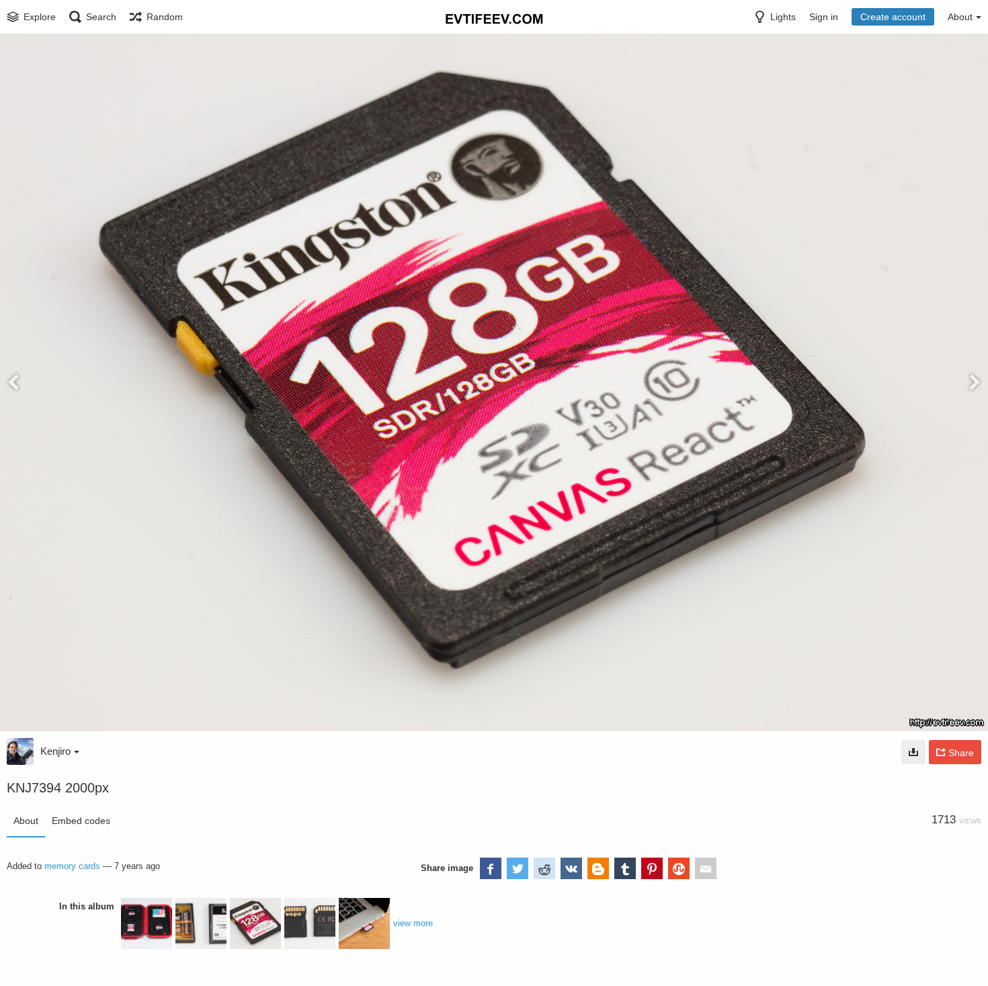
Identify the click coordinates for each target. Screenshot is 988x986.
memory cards (72, 866)
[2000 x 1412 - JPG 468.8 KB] (913, 752)
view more (413, 923)
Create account (892, 16)
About (25, 820)
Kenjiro (55, 751)
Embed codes (81, 820)
